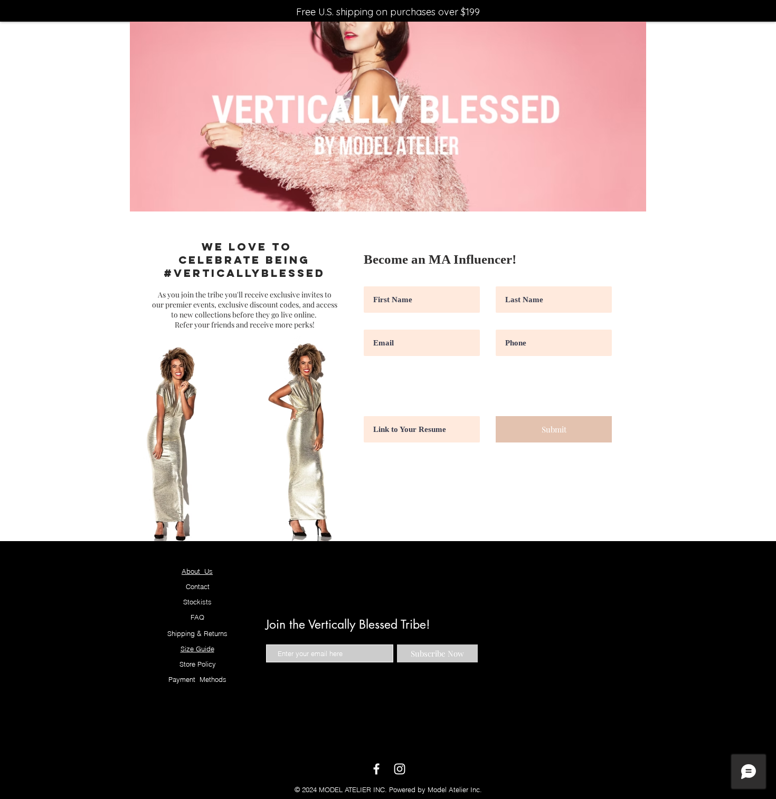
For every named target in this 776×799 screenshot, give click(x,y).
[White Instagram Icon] (399, 769)
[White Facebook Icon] (376, 769)
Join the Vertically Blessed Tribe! (348, 624)
